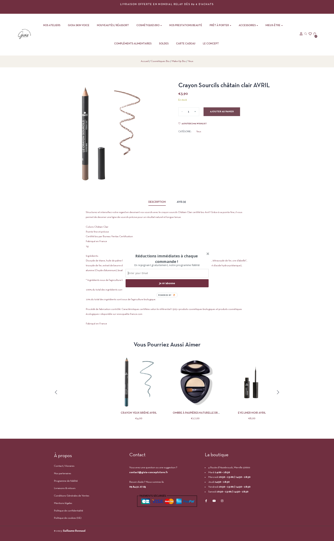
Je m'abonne (167, 283)
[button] (166, 258)
